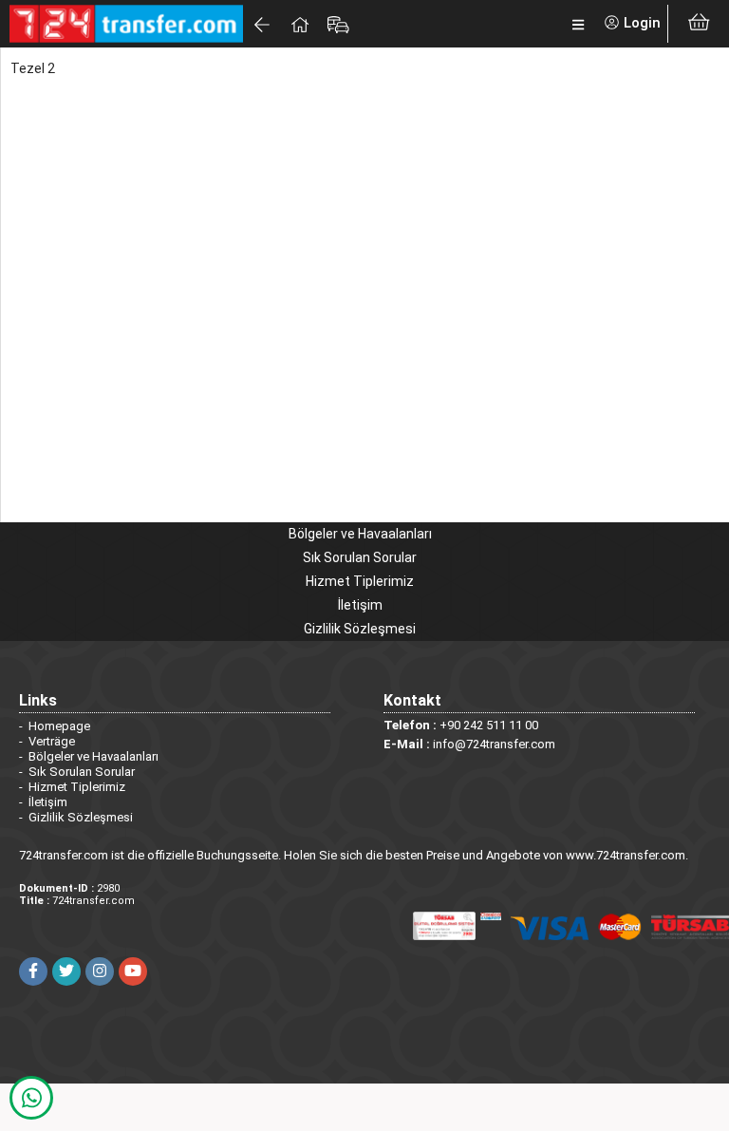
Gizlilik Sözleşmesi (360, 628)
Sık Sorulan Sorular (360, 557)
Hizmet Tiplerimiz (360, 581)
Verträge (51, 741)
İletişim (360, 605)
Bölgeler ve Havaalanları (360, 533)
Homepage (59, 726)
